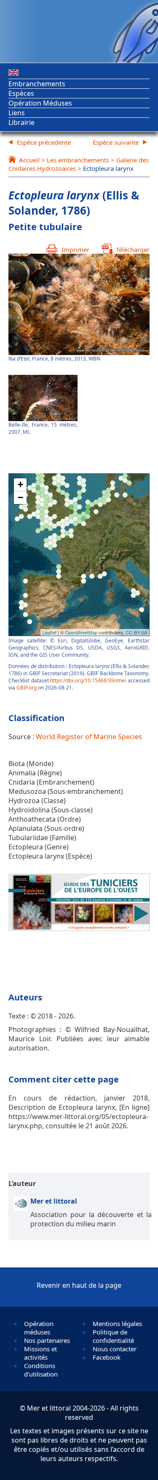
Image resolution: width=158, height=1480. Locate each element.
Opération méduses (39, 1327)
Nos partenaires (47, 1340)
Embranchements (36, 83)
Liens (16, 112)
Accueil (29, 160)
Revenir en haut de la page (79, 1285)
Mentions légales (117, 1323)
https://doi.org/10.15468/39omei (88, 680)
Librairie (21, 122)
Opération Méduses (40, 103)
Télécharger (133, 249)
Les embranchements (78, 160)
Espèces (21, 93)
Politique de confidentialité (113, 1336)
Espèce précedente (44, 142)
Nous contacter (115, 1349)
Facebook (107, 1357)
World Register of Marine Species (89, 736)
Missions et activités (40, 1353)
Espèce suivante (116, 142)
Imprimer (75, 249)
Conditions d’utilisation (41, 1369)
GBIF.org (26, 687)
